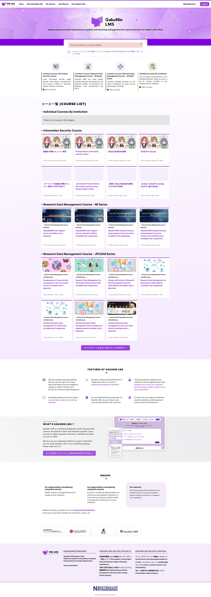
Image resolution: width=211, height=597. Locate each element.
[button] (190, 4)
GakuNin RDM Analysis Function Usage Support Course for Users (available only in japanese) (121, 233)
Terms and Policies (71, 565)
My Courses (50, 4)
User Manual (63, 4)
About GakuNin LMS (35, 4)
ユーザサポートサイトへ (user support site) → (69, 453)
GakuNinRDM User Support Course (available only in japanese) (54, 233)
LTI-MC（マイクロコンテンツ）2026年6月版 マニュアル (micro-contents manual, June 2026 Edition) (151, 564)
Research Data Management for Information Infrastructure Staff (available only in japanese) (88, 283)
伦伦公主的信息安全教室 (117, 151)
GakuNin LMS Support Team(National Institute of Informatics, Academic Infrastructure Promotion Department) (80, 558)
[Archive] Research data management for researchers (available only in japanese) (54, 325)
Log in (204, 4)
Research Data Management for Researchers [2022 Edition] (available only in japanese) (153, 283)
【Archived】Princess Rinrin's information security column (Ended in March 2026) (87, 186)
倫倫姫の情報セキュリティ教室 (54, 151)
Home (21, 4)
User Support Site (78, 4)
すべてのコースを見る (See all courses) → (105, 348)
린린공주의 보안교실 (148, 151)
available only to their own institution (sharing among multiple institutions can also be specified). (149, 387)
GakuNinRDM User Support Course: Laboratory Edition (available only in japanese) (87, 233)
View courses (50, 89)
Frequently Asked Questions (84, 510)
